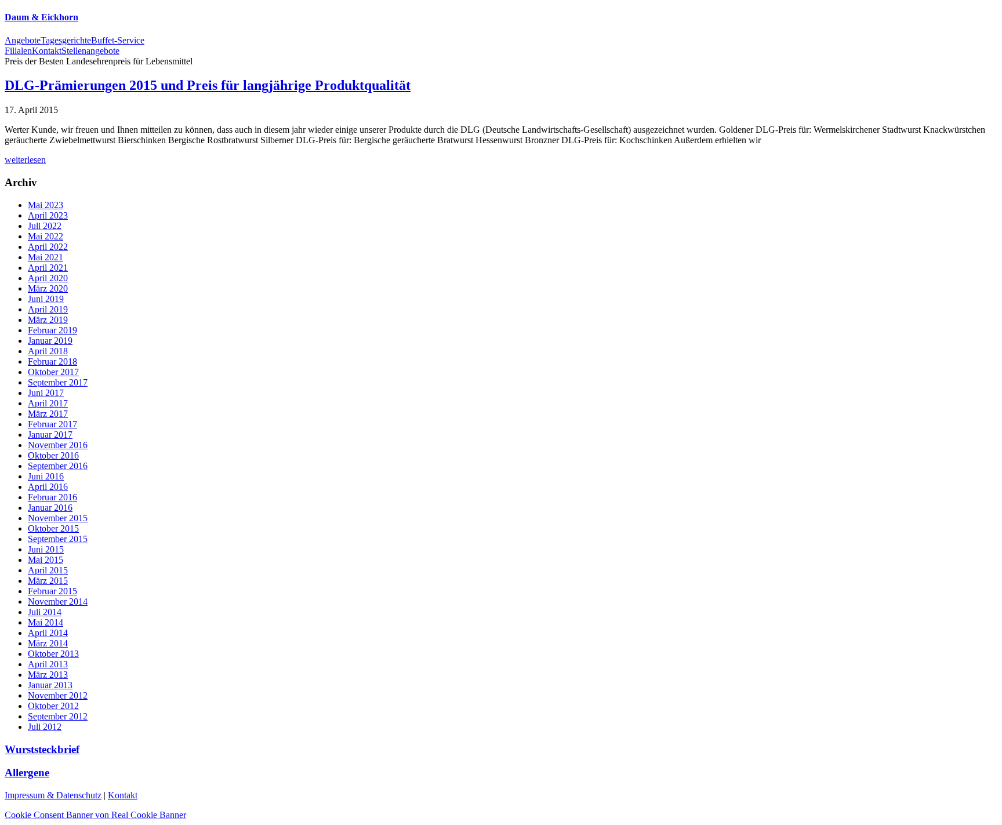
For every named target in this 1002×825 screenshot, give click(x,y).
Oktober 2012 (53, 706)
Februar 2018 (52, 361)
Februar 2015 (52, 591)
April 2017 (48, 403)
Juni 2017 (46, 393)
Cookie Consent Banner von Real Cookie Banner (95, 815)
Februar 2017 (52, 424)
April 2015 (48, 570)
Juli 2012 (44, 727)
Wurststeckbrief (42, 749)
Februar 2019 (52, 330)
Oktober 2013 (53, 654)
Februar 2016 (52, 497)
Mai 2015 (45, 560)
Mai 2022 (45, 236)
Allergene (27, 772)
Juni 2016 (46, 476)
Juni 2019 (46, 299)
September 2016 (58, 466)
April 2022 (48, 247)
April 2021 (48, 267)
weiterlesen (25, 160)
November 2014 (58, 601)
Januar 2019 (50, 341)
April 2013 (48, 664)
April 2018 (48, 351)
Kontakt (122, 795)
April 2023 (48, 215)
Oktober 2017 (53, 372)
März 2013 (48, 674)
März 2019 (48, 320)
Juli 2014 (44, 612)
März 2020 (48, 288)
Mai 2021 (45, 257)
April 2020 (48, 278)
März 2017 (48, 414)
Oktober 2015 (53, 528)
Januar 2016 (50, 508)
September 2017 (58, 382)
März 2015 (48, 581)
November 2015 (58, 518)
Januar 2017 (50, 434)
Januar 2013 (50, 685)
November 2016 (58, 445)
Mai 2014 (45, 622)
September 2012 (58, 716)
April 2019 (48, 309)
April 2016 (48, 487)
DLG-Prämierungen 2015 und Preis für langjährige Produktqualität (208, 85)
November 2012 (58, 695)
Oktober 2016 (53, 455)
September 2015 (58, 539)
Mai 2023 (45, 205)
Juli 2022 (44, 226)
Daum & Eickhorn (41, 17)
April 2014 (48, 633)
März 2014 (48, 643)
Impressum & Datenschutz (53, 795)
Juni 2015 (46, 549)
